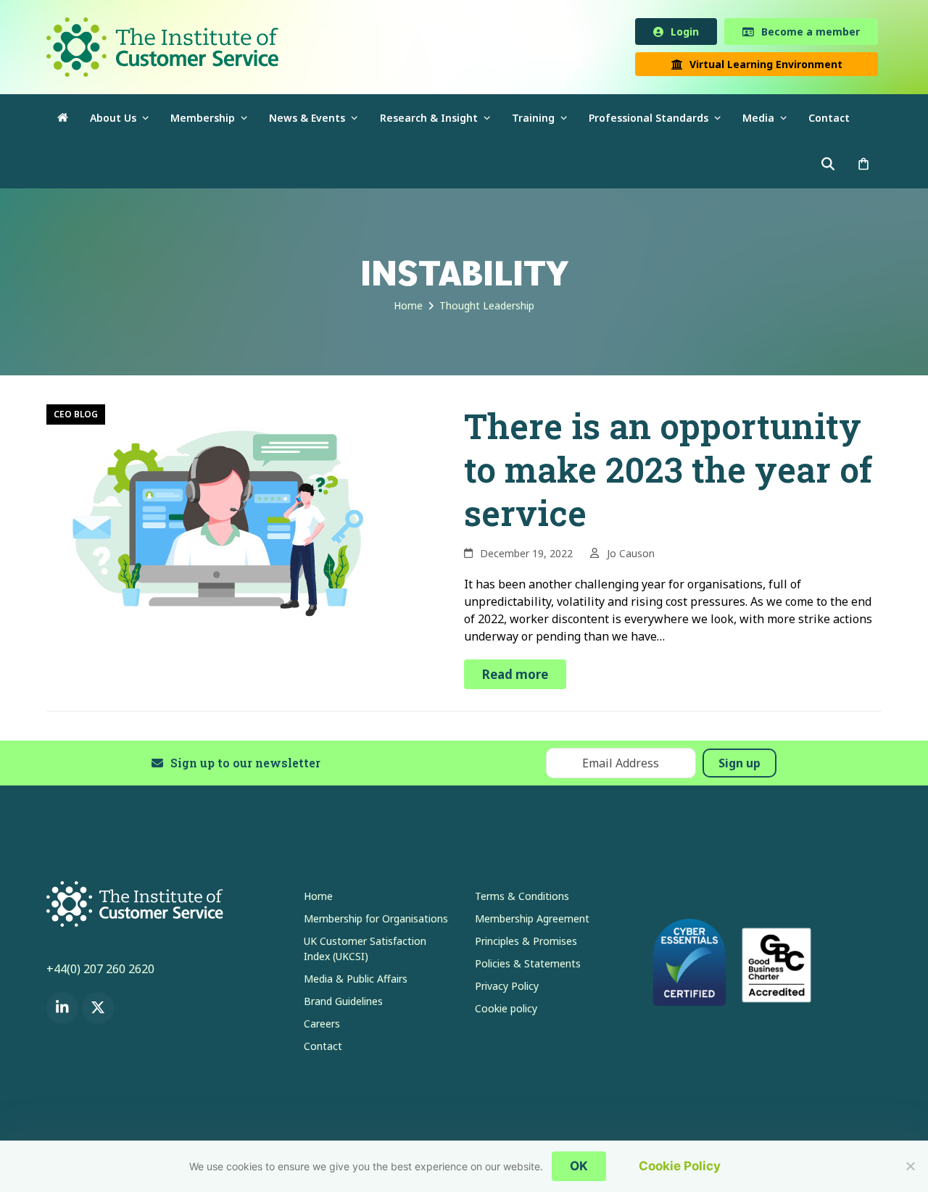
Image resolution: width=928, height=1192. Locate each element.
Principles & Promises (526, 944)
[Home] (62, 120)
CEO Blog (76, 417)
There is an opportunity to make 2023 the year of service (668, 472)
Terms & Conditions (522, 899)
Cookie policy (506, 1011)
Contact (323, 1049)
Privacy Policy (507, 989)
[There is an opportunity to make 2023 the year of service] (220, 522)
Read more (515, 677)
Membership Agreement (532, 921)
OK (579, 1166)
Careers (322, 1026)
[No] (910, 1166)
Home (318, 899)
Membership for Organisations (376, 921)
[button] (863, 167)
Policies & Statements (528, 966)
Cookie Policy (680, 1166)
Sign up (739, 766)
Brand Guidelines (343, 1004)
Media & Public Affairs (355, 981)
